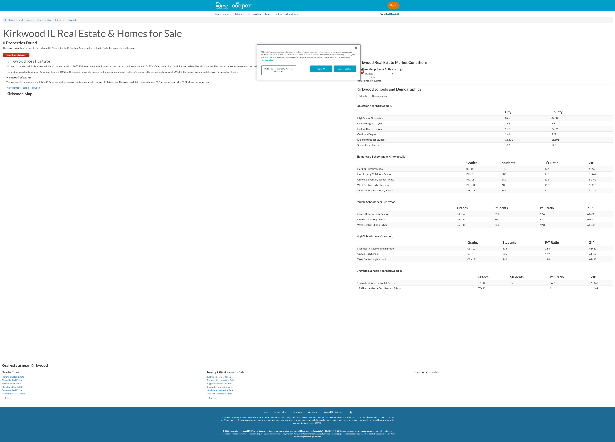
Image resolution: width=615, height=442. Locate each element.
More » (7, 398)
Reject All (321, 69)
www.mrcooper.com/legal (250, 434)
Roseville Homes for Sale (219, 386)
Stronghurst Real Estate (13, 393)
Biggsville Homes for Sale (219, 383)
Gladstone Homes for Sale (220, 390)
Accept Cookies (345, 69)
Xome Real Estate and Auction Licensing (238, 417)
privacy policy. (267, 60)
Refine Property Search (16, 55)
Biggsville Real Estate (12, 380)
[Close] (356, 48)
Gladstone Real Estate (12, 386)
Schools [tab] (363, 95)
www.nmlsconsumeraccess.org (368, 431)
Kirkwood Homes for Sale (220, 376)
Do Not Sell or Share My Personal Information (278, 70)
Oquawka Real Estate (12, 390)
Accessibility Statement (333, 412)
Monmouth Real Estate (13, 376)
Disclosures (313, 412)
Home (265, 412)
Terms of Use (297, 412)
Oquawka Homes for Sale (219, 393)
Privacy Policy (280, 412)
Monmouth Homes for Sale (220, 380)
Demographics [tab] (379, 95)
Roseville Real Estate (12, 383)
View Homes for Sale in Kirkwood (23, 87)
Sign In (393, 5)
